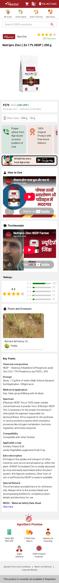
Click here (8, 506)
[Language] (33, 4)
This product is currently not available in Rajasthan (29, 579)
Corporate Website (29, 570)
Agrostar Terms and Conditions (17, 567)
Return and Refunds (43, 567)
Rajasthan (49, 4)
